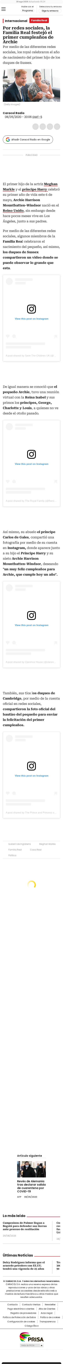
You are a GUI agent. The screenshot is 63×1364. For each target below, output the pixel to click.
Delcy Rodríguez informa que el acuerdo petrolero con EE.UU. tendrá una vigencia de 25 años (24, 1265)
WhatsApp (57, 126)
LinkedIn (50, 126)
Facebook (35, 126)
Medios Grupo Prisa (31, 1345)
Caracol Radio (11, 9)
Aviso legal (46, 1313)
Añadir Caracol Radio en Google (30, 139)
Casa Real (35, 849)
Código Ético (31, 1325)
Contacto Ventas (31, 1304)
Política (12, 855)
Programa (27, 11)
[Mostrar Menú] (3, 9)
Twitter (43, 126)
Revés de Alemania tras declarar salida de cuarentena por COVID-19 (31, 1186)
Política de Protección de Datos (19, 1317)
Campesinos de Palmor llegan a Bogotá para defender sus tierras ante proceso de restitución (25, 1226)
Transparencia (47, 1321)
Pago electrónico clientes (21, 1308)
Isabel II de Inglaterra (19, 843)
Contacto (12, 1304)
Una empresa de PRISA (31, 1337)
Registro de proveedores (23, 1313)
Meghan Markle (47, 843)
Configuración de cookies (21, 1321)
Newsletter (50, 1304)
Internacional (16, 21)
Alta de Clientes (47, 1308)
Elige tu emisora (50, 11)
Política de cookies (50, 1317)
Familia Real (15, 849)
